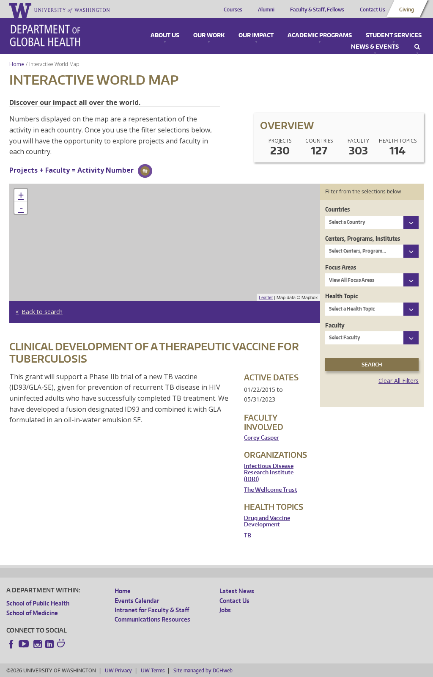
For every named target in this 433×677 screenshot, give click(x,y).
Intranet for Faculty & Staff (152, 610)
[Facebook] (11, 644)
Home (16, 64)
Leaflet (266, 297)
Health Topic (341, 296)
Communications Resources (152, 619)
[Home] (45, 35)
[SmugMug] (62, 644)
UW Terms (152, 670)
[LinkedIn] (49, 644)
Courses (233, 9)
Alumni (266, 9)
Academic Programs (320, 36)
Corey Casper (261, 438)
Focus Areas (340, 267)
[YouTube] (24, 644)
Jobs (225, 610)
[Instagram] (38, 644)
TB (247, 535)
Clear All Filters (398, 381)
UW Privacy (118, 670)
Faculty (335, 325)
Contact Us (372, 9)
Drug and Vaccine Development (267, 521)
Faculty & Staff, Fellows (317, 9)
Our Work (209, 36)
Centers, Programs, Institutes (362, 238)
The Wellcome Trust (270, 490)
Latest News (236, 590)
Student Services (394, 36)
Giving (406, 9)
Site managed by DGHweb (203, 670)
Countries (337, 209)
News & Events (375, 47)
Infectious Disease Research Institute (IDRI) (268, 472)
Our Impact (256, 36)
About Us (165, 36)
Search (417, 47)
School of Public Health (37, 603)
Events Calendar (137, 600)
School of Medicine (32, 612)
